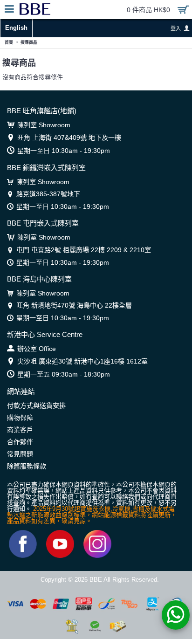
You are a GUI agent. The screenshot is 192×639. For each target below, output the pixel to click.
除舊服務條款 (26, 466)
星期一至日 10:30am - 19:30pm (63, 150)
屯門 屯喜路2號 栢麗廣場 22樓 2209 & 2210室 (83, 250)
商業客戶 (20, 429)
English (16, 27)
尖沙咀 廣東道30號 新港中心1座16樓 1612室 (82, 361)
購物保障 (20, 417)
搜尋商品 (29, 42)
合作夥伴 (20, 442)
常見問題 (20, 454)
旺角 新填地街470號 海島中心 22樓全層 (74, 305)
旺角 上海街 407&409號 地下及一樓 (69, 137)
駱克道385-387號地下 (48, 194)
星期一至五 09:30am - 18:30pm (63, 374)
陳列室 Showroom (43, 125)
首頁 (9, 42)
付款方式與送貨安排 (36, 405)
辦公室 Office (36, 348)
